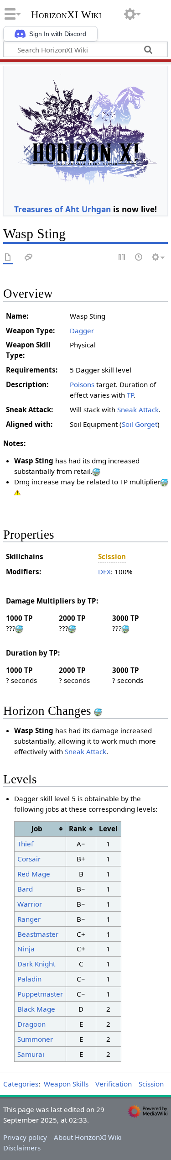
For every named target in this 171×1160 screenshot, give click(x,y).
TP (130, 394)
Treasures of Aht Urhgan (62, 209)
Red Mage (33, 873)
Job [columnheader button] (36, 828)
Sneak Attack (138, 409)
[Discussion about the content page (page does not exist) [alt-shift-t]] (29, 257)
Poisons (82, 384)
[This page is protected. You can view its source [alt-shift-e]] (122, 257)
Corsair (29, 858)
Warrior (29, 903)
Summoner (35, 1039)
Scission (151, 1083)
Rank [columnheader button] (77, 828)
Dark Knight (36, 963)
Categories (20, 1083)
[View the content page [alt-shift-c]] (8, 257)
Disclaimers (22, 1147)
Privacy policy (25, 1137)
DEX (104, 571)
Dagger (82, 330)
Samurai (30, 1054)
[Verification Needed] (17, 492)
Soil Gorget (139, 424)
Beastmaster (37, 934)
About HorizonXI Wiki (88, 1137)
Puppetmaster (40, 993)
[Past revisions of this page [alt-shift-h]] (139, 257)
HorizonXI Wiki (66, 15)
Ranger (29, 919)
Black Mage (36, 1008)
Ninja (26, 948)
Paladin (29, 978)
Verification (113, 1083)
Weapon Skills (66, 1083)
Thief (25, 843)
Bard (25, 888)
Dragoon (31, 1024)
